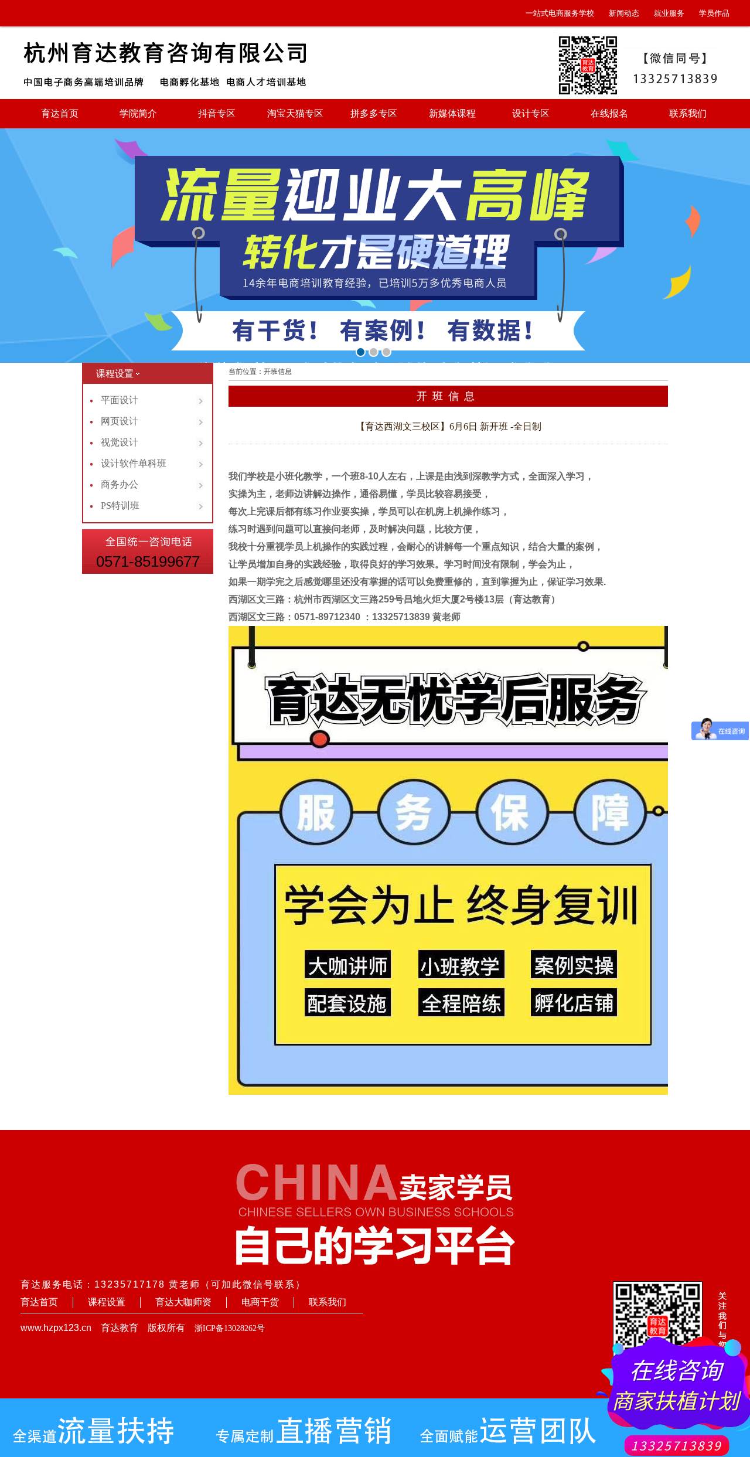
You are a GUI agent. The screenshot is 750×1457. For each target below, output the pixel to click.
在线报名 (609, 113)
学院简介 (138, 113)
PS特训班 (120, 505)
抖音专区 (217, 113)
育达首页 (60, 113)
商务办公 (119, 484)
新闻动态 (624, 13)
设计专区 (531, 113)
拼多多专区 (373, 113)
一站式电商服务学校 (560, 13)
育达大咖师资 (183, 1302)
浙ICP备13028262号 (230, 1328)
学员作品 (714, 13)
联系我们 (688, 113)
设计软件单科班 (133, 463)
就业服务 (669, 13)
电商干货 (260, 1302)
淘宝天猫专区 (295, 113)
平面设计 (119, 400)
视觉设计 (119, 442)
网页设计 (119, 421)
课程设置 (106, 1302)
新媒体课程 (452, 113)
